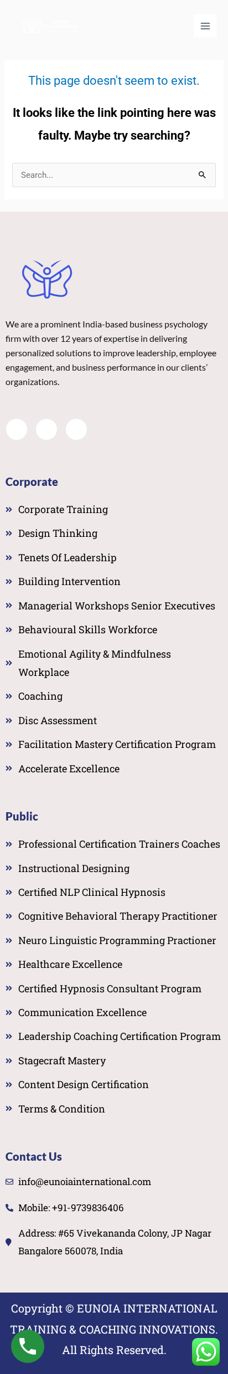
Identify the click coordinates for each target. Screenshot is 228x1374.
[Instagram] (76, 429)
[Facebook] (17, 429)
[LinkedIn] (46, 429)
